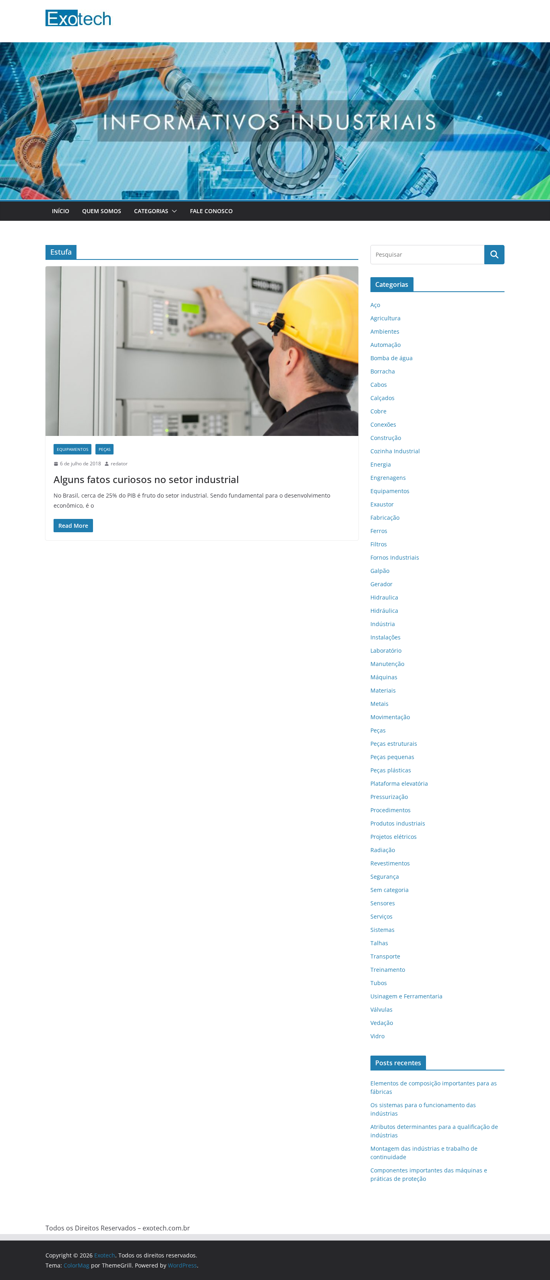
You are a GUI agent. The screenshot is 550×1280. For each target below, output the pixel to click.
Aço (375, 305)
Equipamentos (72, 449)
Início (60, 211)
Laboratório (385, 650)
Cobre (378, 411)
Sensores (382, 903)
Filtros (378, 544)
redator (119, 463)
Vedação (381, 1023)
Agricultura (385, 318)
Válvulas (381, 1009)
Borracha (382, 371)
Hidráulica (384, 610)
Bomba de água (391, 358)
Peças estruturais (393, 743)
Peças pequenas (392, 757)
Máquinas (383, 677)
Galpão (379, 571)
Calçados (382, 398)
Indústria (382, 624)
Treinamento (387, 969)
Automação (385, 345)
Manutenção (387, 664)
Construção (385, 438)
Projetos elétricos (393, 836)
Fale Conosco (211, 211)
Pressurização (389, 797)
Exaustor (382, 504)
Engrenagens (388, 477)
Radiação (382, 850)
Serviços (381, 916)
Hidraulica (384, 597)
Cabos (378, 384)
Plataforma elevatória (399, 783)
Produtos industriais (397, 823)
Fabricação (384, 517)
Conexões (383, 424)
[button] (172, 211)
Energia (380, 464)
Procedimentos (390, 810)
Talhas (379, 943)
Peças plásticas (390, 770)
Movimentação (390, 717)
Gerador (381, 584)
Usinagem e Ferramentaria (406, 996)
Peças (104, 449)
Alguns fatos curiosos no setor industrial (146, 479)
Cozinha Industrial (395, 451)
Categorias (151, 211)
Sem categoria (389, 890)
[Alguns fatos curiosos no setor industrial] (201, 351)
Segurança (384, 876)
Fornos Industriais (394, 557)
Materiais (383, 690)
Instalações (385, 637)
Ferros (378, 531)
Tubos (378, 983)
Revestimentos (390, 863)
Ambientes (384, 331)
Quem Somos (101, 211)
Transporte (385, 956)
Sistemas (382, 930)
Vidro (377, 1036)
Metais (379, 703)
